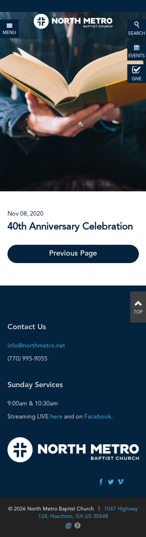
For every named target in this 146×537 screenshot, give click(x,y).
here (56, 416)
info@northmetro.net (36, 345)
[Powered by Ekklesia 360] (69, 526)
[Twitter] (111, 482)
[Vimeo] (121, 482)
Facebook (97, 416)
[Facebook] (101, 482)
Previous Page (73, 253)
